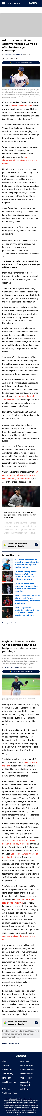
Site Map (24, 1089)
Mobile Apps (7, 1069)
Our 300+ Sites (26, 1065)
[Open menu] (3, 3)
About (4, 1061)
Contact (5, 1065)
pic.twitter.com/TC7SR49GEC (15, 250)
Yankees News (14, 623)
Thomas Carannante (13, 54)
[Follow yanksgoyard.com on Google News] (36, 544)
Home (4, 623)
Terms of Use (8, 1078)
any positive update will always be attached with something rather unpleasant (20, 475)
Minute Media (13, 1099)
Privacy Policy (26, 1074)
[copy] (15, 58)
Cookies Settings (9, 1093)
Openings (24, 1061)
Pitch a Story (7, 1074)
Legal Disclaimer (9, 1082)
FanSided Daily (27, 1069)
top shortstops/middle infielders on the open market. (20, 160)
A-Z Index (6, 1089)
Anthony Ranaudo (12, 667)
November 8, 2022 (10, 323)
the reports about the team (21, 106)
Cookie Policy (26, 1078)
